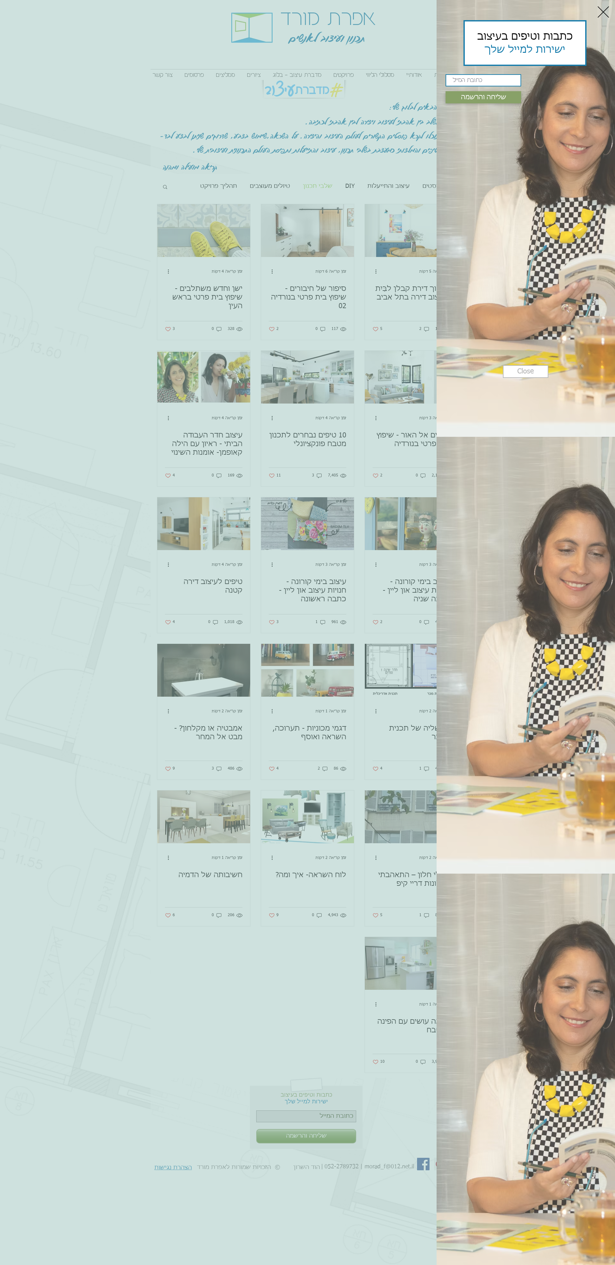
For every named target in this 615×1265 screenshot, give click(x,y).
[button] (603, 12)
